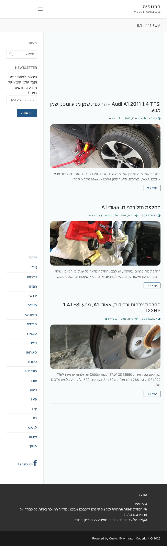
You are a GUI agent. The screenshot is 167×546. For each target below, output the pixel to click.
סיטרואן (31, 352)
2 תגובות (94, 215)
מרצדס (32, 324)
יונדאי (33, 296)
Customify (116, 538)
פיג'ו (34, 399)
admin (153, 118)
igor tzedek (149, 215)
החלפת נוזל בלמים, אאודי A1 (130, 207)
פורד (33, 380)
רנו (35, 418)
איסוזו (33, 437)
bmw (33, 257)
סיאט (33, 343)
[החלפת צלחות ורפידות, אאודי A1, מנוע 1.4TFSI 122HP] (105, 347)
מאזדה (32, 305)
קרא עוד (152, 188)
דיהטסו (32, 277)
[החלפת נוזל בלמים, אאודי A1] (105, 243)
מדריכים (114, 118)
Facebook (25, 464)
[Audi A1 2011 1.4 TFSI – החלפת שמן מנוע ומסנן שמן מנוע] (105, 146)
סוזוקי (33, 446)
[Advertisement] (105, 70)
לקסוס (32, 427)
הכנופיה (151, 7)
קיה (34, 409)
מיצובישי (31, 315)
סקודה (32, 362)
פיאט (33, 390)
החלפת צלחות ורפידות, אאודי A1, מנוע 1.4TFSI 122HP (111, 308)
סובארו (32, 333)
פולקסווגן (30, 371)
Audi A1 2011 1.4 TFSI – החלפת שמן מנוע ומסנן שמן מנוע (105, 107)
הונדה (33, 286)
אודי (34, 267)
